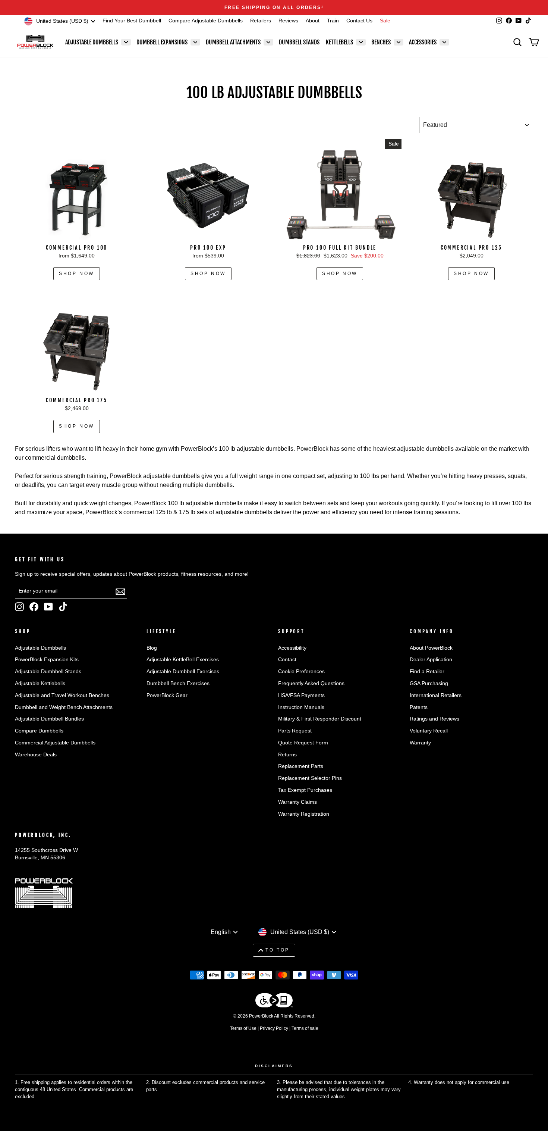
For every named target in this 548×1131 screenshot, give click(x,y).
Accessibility (292, 648)
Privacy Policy (274, 1028)
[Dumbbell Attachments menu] (268, 42)
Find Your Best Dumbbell (132, 21)
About (312, 21)
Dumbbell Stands (299, 42)
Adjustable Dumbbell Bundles (49, 719)
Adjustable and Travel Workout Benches (62, 695)
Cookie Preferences (301, 671)
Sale (385, 21)
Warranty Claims (297, 802)
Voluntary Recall (429, 731)
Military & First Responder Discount (319, 719)
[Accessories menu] (444, 42)
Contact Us (359, 21)
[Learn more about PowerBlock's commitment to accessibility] (274, 1001)
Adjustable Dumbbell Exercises (183, 671)
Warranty (420, 743)
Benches (381, 42)
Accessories (423, 42)
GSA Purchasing (429, 683)
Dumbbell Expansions (162, 42)
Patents (419, 707)
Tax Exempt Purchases (305, 790)
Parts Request (295, 731)
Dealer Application (431, 659)
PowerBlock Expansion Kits (47, 659)
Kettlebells (339, 42)
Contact (287, 659)
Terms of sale (305, 1028)
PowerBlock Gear (167, 695)
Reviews (288, 21)
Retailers (260, 21)
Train (333, 21)
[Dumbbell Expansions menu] (195, 42)
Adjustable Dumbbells (91, 42)
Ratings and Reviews (434, 719)
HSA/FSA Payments (301, 695)
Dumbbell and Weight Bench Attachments (64, 707)
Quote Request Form (303, 743)
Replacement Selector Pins (310, 778)
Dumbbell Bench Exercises (178, 683)
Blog (152, 648)
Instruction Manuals (301, 707)
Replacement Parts (300, 766)
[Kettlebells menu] (361, 42)
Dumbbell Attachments (233, 42)
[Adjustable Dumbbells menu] (126, 42)
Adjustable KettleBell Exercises (183, 659)
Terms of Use (243, 1028)
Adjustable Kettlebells (40, 683)
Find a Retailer (427, 671)
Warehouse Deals (36, 754)
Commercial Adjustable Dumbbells (55, 743)
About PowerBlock (431, 648)
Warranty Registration (303, 814)
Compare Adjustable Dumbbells (206, 21)
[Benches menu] (398, 42)
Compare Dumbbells (39, 731)
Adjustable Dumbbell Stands (48, 671)
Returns (287, 754)
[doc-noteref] (322, 7)
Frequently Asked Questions (311, 683)
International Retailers (436, 695)
